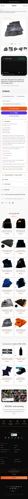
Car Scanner (3, 461)
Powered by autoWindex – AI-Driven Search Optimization (16, 494)
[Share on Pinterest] (13, 203)
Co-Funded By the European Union (14, 432)
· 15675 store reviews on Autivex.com (14, 198)
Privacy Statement (17, 449)
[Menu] (1, 5)
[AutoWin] (14, 6)
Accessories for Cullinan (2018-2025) (14, 344)
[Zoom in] (15, 44)
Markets (2, 447)
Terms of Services (4, 451)
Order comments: (6, 101)
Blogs (2, 459)
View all (14, 216)
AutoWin (8, 494)
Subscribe (14, 477)
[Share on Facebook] (6, 203)
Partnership (16, 445)
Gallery (15, 447)
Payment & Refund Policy (5, 449)
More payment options (14, 115)
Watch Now (22, 58)
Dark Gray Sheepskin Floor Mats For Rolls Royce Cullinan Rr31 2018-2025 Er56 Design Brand (13, 12)
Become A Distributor (17, 461)
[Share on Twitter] (9, 203)
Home (1, 10)
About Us (2, 445)
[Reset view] (20, 44)
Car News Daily (16, 459)
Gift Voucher (3, 463)
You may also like (14, 213)
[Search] (4, 5)
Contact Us (16, 451)
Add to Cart (15, 108)
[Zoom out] (8, 44)
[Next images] (26, 50)
